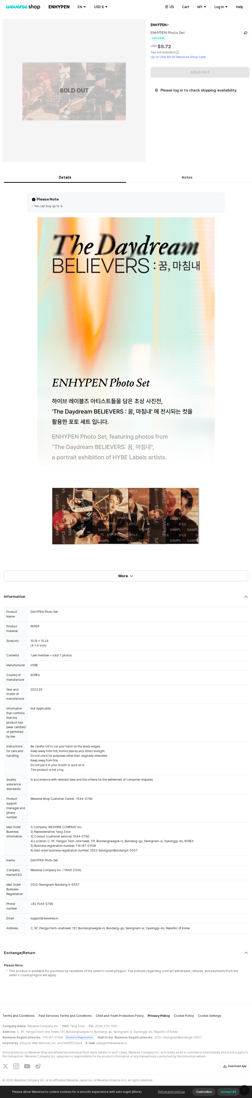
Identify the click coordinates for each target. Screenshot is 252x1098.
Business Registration (79, 1037)
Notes (187, 177)
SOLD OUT (200, 72)
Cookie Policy (184, 1016)
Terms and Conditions (18, 1016)
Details (65, 177)
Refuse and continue (171, 1092)
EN (80, 7)
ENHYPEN (159, 25)
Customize (204, 1092)
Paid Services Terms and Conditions (65, 1016)
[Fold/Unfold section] (126, 597)
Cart (185, 7)
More (123, 576)
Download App (237, 1066)
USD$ (99, 7)
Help (239, 7)
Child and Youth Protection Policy (120, 1016)
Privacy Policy (159, 1016)
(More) (137, 1092)
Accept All (228, 1092)
